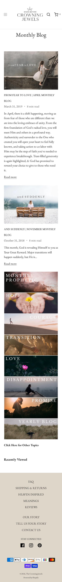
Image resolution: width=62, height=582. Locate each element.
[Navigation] (5, 14)
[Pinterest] (40, 545)
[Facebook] (22, 545)
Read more (10, 177)
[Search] (48, 14)
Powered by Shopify (31, 577)
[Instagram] (31, 545)
